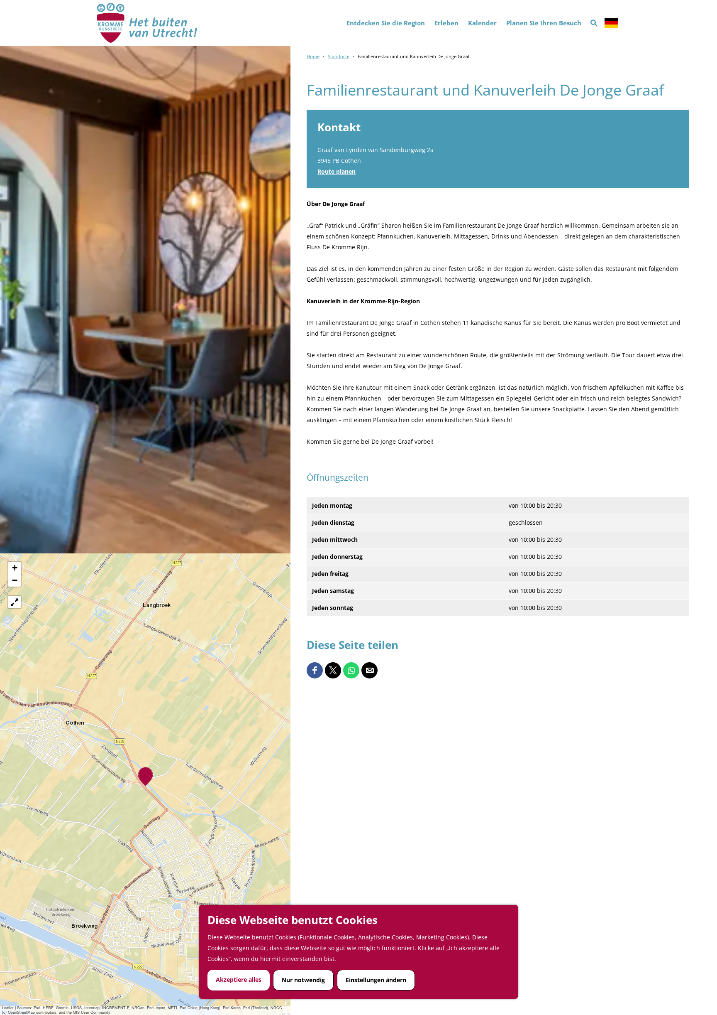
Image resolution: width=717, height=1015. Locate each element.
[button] (145, 776)
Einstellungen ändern (376, 980)
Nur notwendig (303, 980)
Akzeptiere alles (238, 979)
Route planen (336, 171)
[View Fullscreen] (14, 602)
